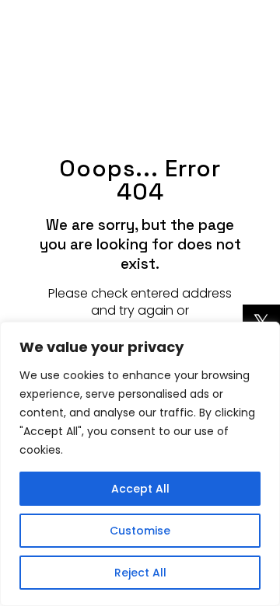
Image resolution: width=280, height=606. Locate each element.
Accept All (140, 488)
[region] (140, 464)
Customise (140, 530)
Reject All (140, 572)
